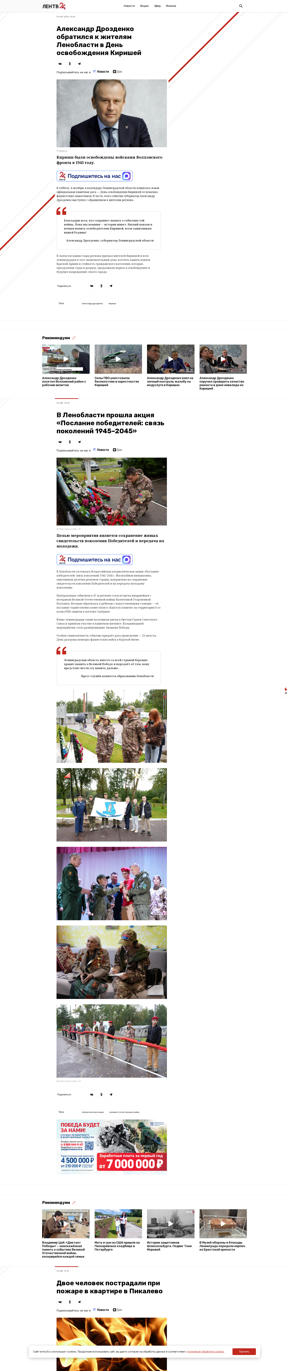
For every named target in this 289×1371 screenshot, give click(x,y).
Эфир (157, 6)
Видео (144, 6)
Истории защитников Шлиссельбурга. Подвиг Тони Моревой (169, 1246)
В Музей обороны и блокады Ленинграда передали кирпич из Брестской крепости (222, 1246)
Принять (244, 1351)
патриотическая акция (93, 1112)
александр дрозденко (92, 303)
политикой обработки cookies (205, 1351)
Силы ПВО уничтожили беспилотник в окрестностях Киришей (117, 381)
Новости (129, 6)
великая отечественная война (124, 1112)
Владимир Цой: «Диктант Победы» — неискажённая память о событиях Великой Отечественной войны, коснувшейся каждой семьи (63, 1249)
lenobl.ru (63, 151)
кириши (112, 303)
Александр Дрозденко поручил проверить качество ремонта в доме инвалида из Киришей (222, 383)
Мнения (171, 6)
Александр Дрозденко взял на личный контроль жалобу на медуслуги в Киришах (170, 381)
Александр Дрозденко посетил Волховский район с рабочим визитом (64, 381)
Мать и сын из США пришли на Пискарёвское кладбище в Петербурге (117, 1246)
